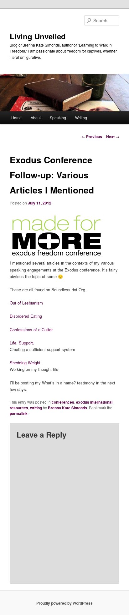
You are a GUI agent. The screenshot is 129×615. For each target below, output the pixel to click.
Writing (81, 117)
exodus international (94, 402)
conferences (63, 402)
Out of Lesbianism (26, 303)
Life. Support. (22, 343)
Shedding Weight (25, 363)
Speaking (58, 117)
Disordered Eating (26, 316)
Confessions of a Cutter (31, 330)
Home (16, 117)
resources (19, 408)
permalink (19, 413)
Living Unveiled (38, 36)
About (36, 117)
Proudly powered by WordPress (64, 603)
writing (36, 408)
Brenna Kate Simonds (67, 408)
